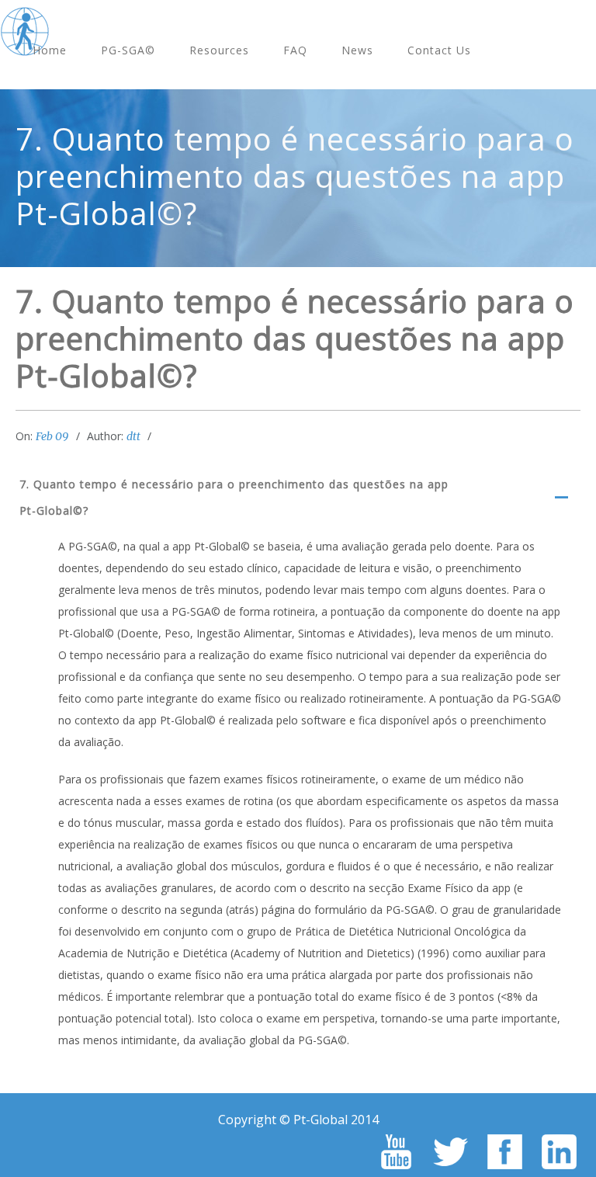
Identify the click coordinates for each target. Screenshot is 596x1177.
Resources (219, 50)
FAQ (295, 50)
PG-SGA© (128, 50)
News (357, 50)
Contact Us (439, 50)
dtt (133, 436)
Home (50, 50)
